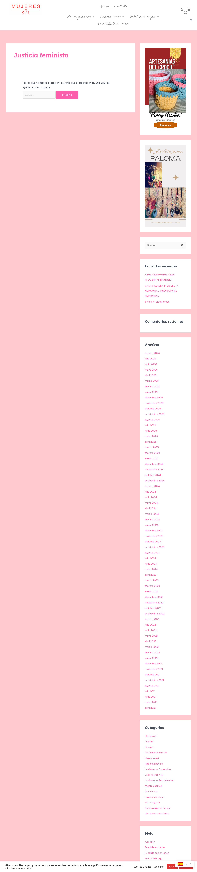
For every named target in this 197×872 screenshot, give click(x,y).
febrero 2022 (152, 652)
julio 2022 (150, 624)
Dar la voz (150, 736)
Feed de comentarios (157, 852)
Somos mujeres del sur (157, 808)
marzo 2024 (152, 513)
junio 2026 (151, 364)
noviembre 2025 (154, 403)
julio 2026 (150, 358)
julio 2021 (150, 691)
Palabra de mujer (142, 17)
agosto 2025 (152, 419)
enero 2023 (151, 591)
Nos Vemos (151, 791)
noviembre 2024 (154, 469)
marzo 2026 (152, 380)
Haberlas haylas (154, 763)
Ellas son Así (152, 758)
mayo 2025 (151, 436)
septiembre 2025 (155, 414)
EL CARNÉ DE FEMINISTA (158, 280)
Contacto (121, 6)
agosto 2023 (152, 552)
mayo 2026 (151, 369)
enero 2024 (151, 525)
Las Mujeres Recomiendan (159, 780)
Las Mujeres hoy (154, 774)
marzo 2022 (152, 646)
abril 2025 (150, 441)
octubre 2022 (153, 608)
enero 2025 (151, 458)
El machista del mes (113, 24)
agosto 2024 (152, 486)
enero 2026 (151, 392)
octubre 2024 (153, 475)
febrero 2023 (152, 585)
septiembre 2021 (154, 680)
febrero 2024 (152, 519)
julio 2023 (150, 558)
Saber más (159, 866)
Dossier (149, 747)
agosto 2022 (152, 619)
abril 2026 (150, 375)
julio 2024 (150, 491)
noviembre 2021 (154, 669)
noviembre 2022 (154, 602)
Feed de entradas (155, 847)
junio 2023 (151, 563)
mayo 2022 (151, 635)
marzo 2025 (152, 447)
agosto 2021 (152, 685)
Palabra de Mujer (154, 797)
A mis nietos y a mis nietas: (160, 274)
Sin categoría (152, 802)
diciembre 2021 (153, 663)
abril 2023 (150, 574)
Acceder (150, 841)
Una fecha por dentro (157, 813)
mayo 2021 (151, 702)
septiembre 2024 (155, 480)
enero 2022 (151, 658)
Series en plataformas (157, 301)
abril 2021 (150, 707)
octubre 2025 (153, 408)
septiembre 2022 (154, 613)
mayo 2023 (151, 569)
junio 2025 (151, 430)
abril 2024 (151, 508)
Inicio (103, 6)
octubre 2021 (152, 674)
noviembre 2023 (154, 536)
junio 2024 (151, 497)
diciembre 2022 (154, 597)
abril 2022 (150, 641)
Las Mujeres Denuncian (158, 769)
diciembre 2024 (154, 464)
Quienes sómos (111, 17)
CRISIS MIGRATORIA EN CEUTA (161, 285)
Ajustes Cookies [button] (142, 866)
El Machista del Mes (156, 752)
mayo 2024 (151, 502)
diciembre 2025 (154, 397)
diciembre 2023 (154, 530)
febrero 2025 (152, 452)
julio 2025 (150, 425)
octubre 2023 (153, 541)
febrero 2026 (152, 386)
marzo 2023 (152, 580)
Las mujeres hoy (79, 17)
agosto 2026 (152, 353)
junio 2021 (150, 696)
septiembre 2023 (154, 547)
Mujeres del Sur (153, 785)
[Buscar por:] (39, 95)
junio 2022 (151, 630)
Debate (149, 741)
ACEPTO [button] (172, 866)
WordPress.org (153, 858)
